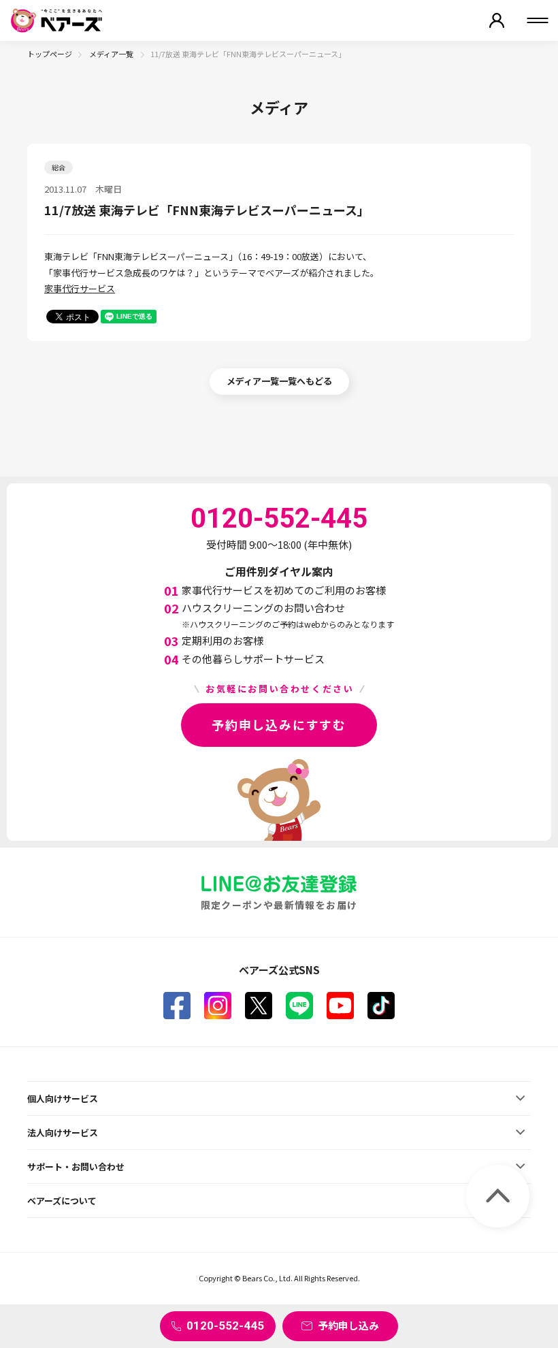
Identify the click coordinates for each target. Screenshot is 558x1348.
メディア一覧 (112, 53)
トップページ (49, 53)
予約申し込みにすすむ (279, 724)
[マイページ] (496, 20)
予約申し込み (348, 1325)
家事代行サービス (79, 288)
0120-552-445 (225, 1325)
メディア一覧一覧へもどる (279, 380)
